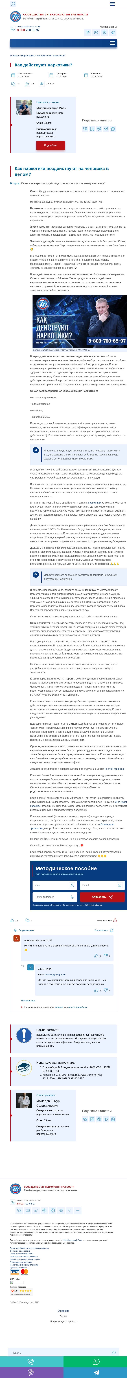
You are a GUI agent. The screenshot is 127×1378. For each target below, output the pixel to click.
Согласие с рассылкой (20, 1251)
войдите (59, 1007)
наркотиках (94, 502)
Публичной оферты (93, 905)
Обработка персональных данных (25, 1259)
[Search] (114, 1353)
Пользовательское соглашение (24, 1256)
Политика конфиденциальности (24, 1265)
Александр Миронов (55, 974)
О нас (63, 1315)
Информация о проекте (63, 1321)
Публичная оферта (18, 1268)
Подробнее (50, 145)
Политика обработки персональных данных (29, 1248)
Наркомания (27, 55)
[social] (87, 32)
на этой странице (115, 769)
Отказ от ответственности (21, 1254)
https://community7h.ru (72, 1240)
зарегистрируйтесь (77, 1007)
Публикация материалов (21, 1262)
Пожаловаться (104, 920)
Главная (14, 55)
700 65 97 (26, 1203)
